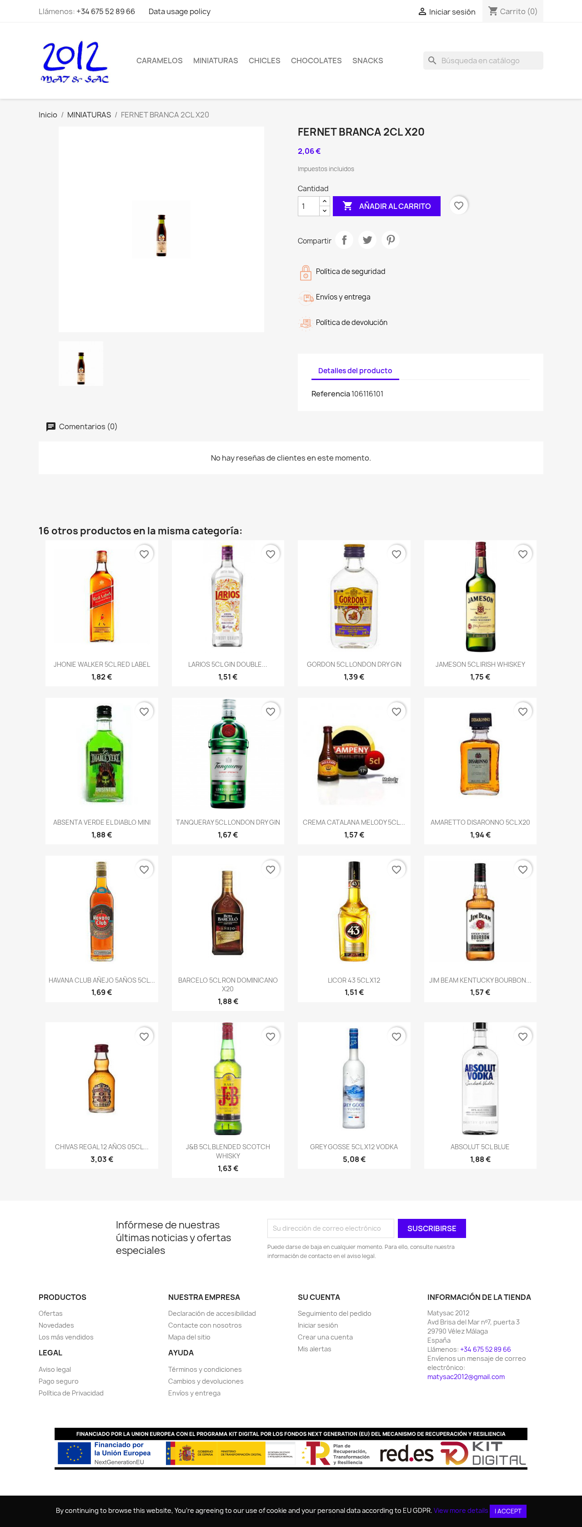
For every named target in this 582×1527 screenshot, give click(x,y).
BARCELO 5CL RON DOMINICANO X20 (228, 985)
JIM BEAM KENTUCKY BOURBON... (480, 980)
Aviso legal (55, 1369)
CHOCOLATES (316, 61)
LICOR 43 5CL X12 (354, 980)
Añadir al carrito (386, 205)
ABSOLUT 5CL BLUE (480, 1146)
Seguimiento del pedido (334, 1313)
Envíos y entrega (194, 1393)
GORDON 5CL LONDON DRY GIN (354, 664)
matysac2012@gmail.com (466, 1376)
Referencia (330, 393)
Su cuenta (319, 1297)
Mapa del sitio (189, 1337)
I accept (508, 1511)
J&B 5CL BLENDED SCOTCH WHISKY (228, 1151)
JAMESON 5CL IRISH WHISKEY (480, 664)
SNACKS (367, 61)
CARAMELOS (159, 61)
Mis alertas (314, 1348)
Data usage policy (180, 11)
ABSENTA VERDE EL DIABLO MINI (102, 822)
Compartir (344, 240)
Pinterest (390, 240)
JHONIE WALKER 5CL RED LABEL (102, 664)
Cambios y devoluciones (206, 1381)
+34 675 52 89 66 (105, 11)
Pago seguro (59, 1381)
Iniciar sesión (318, 1325)
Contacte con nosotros (205, 1325)
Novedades (56, 1325)
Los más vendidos (66, 1337)
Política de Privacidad (71, 1393)
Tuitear (367, 240)
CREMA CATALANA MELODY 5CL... (354, 822)
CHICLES (265, 61)
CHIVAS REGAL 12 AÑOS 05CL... (102, 1146)
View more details (461, 1510)
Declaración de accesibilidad (212, 1313)
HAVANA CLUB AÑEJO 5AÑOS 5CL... (102, 980)
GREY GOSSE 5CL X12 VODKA (354, 1146)
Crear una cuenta (325, 1337)
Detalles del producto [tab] (355, 370)
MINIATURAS (215, 61)
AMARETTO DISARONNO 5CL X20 (480, 822)
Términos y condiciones (205, 1369)
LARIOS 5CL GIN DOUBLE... (227, 664)
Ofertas (51, 1313)
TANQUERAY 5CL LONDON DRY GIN (228, 822)
